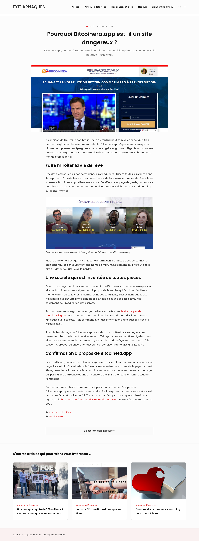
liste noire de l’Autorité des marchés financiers (89, 399)
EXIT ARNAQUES (29, 7)
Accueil (75, 7)
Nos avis (142, 7)
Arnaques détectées (95, 7)
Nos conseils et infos (122, 7)
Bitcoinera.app (56, 416)
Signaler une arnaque (163, 7)
